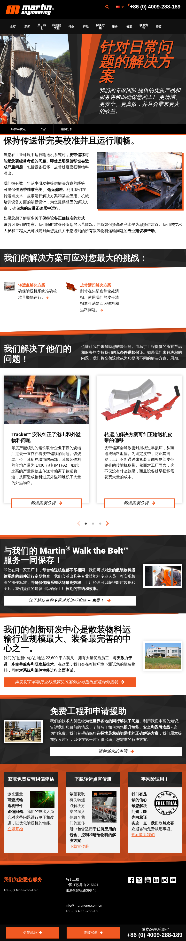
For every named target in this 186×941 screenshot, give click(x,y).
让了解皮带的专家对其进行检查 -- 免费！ (67, 600)
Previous (78, 523)
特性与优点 (18, 129)
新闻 (27, 26)
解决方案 (100, 27)
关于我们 (42, 27)
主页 (13, 26)
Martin (29, 10)
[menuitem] (30, 9)
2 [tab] (93, 523)
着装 (159, 26)
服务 (115, 26)
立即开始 (15, 829)
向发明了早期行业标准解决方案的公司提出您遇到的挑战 (67, 682)
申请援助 (30, 932)
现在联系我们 (143, 835)
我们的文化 (56, 27)
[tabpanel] (46, 439)
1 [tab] (85, 523)
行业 (71, 26)
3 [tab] (100, 523)
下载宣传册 (79, 846)
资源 (129, 26)
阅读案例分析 (44, 503)
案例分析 (67, 129)
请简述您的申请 (114, 751)
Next (107, 523)
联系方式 (144, 27)
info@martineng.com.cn (84, 905)
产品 (86, 26)
